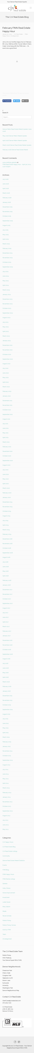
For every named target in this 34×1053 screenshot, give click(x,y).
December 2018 (7, 539)
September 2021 (8, 414)
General (5, 883)
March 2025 (6, 244)
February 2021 (7, 446)
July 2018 (5, 562)
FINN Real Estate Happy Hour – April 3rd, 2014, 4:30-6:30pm (17, 165)
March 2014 (6, 788)
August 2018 (6, 557)
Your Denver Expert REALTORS (12, 960)
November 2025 (7, 211)
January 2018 (7, 585)
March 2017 (6, 626)
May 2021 (5, 433)
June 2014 (6, 774)
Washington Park (7, 988)
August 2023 (6, 317)
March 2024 (6, 290)
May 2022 (6, 377)
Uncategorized (14, 36)
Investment (6, 897)
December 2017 (7, 589)
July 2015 (5, 719)
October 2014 (7, 755)
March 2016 (6, 682)
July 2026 (5, 179)
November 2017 (7, 594)
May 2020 (6, 479)
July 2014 (5, 769)
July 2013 (5, 820)
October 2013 (7, 806)
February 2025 (7, 248)
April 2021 (5, 437)
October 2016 (7, 649)
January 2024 (7, 294)
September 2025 (8, 221)
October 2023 (7, 308)
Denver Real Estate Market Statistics (14, 860)
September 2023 (8, 313)
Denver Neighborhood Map (10, 990)
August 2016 (6, 659)
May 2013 (5, 829)
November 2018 (7, 543)
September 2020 (8, 460)
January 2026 (7, 202)
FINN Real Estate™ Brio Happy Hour (17, 93)
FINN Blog (6, 870)
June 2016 (6, 668)
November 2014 (7, 751)
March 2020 (6, 488)
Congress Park (6, 975)
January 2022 (7, 396)
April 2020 (6, 483)
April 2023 (6, 331)
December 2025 (7, 207)
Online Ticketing (6, 93)
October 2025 (7, 216)
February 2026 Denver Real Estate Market (15, 149)
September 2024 (8, 267)
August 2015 (6, 714)
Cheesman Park (7, 970)
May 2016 (5, 672)
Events (5, 865)
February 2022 (7, 391)
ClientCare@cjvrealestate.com (11, 1000)
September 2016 (8, 654)
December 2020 (7, 451)
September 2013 (8, 811)
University (5, 985)
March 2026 (6, 193)
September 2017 (8, 603)
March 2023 (6, 336)
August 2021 (6, 419)
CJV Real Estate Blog (9, 847)
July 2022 (5, 368)
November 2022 (7, 350)
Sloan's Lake (6, 980)
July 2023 (5, 322)
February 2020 (7, 493)
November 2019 (7, 506)
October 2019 (7, 511)
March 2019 (6, 529)
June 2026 (6, 184)
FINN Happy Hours (8, 874)
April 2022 (6, 382)
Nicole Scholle (7, 916)
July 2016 (5, 663)
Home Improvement (9, 893)
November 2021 (7, 405)
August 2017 (6, 608)
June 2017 (6, 617)
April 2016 (6, 677)
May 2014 (5, 778)
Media (4, 911)
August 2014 (6, 765)
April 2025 (6, 239)
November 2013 (7, 802)
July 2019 (5, 520)
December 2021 (7, 400)
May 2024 (6, 281)
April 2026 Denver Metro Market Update (15, 140)
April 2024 (6, 285)
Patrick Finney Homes (9, 925)
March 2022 (6, 387)
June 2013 (6, 825)
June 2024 (6, 276)
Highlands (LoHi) (7, 978)
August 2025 (6, 225)
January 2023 (7, 340)
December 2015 (7, 695)
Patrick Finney (7, 920)
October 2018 (7, 548)
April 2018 (6, 576)
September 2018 (8, 553)
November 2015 (7, 700)
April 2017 (5, 622)
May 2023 (6, 327)
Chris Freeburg (6, 958)
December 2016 (7, 640)
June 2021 (6, 428)
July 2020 (5, 470)
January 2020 (7, 497)
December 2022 (7, 345)
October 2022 (7, 354)
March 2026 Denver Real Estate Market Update (17, 145)
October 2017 (7, 599)
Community (6, 856)
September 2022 (8, 359)
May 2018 (5, 571)
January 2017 (6, 635)
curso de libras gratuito (10, 162)
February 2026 (7, 197)
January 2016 (7, 691)
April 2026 (6, 188)
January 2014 (7, 797)
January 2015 (6, 746)
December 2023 (7, 299)
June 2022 (6, 373)
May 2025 (6, 234)
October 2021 (7, 410)
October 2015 (7, 705)
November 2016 (7, 645)
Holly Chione (6, 888)
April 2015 (5, 732)
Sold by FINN (7, 929)
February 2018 (7, 580)
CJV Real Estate (18, 34)
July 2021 (5, 423)
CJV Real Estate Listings (10, 851)
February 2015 (7, 742)
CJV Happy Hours (8, 842)
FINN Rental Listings (9, 879)
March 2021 (6, 442)
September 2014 (8, 760)
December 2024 (7, 253)
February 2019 (7, 534)
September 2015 (8, 709)
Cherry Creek (6, 973)
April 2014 (6, 783)
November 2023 (7, 304)
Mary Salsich (6, 906)
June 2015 (6, 723)
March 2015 (6, 737)
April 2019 (6, 525)
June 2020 (6, 474)
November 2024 (8, 257)
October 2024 (7, 262)
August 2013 (6, 815)
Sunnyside (5, 983)
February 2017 (7, 631)
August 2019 (6, 516)
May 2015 (5, 728)
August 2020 (6, 465)
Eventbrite (5, 95)
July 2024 (5, 271)
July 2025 (5, 230)
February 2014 (7, 792)
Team (4, 934)
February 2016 (7, 686)
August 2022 (6, 363)
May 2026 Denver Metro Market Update (15, 136)
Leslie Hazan (6, 902)
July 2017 (5, 612)
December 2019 (7, 502)
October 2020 (7, 456)
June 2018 (6, 566)
